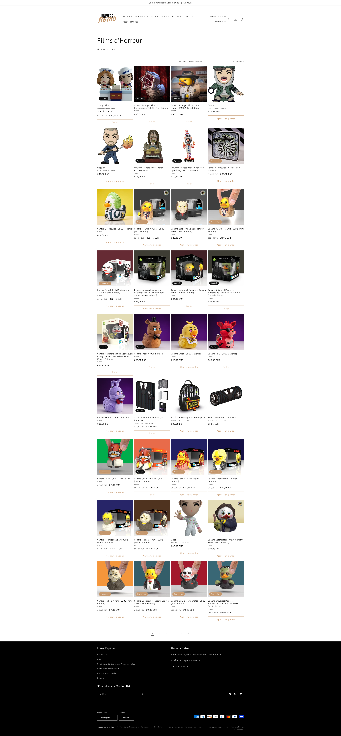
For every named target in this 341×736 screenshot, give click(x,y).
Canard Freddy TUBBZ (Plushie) (149, 353)
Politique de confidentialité (151, 727)
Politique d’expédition (193, 727)
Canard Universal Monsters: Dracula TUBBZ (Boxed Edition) (188, 291)
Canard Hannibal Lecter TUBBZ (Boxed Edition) (112, 541)
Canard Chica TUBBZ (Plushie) (186, 353)
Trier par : (182, 61)
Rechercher (102, 654)
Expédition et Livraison (107, 673)
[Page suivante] (188, 634)
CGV (99, 659)
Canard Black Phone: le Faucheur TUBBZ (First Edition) (187, 230)
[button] (127, 16)
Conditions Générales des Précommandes (116, 664)
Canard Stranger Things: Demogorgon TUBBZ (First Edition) (151, 106)
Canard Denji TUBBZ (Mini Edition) (114, 478)
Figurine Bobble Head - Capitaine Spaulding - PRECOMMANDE (187, 169)
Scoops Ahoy (103, 105)
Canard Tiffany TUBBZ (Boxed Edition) (222, 480)
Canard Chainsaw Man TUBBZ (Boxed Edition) (148, 480)
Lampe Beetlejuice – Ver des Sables (225, 167)
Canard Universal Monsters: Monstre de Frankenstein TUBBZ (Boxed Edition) (224, 293)
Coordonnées (239, 730)
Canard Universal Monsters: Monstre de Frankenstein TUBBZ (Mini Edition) (224, 603)
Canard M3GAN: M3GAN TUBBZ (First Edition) (149, 230)
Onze (173, 539)
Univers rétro (109, 727)
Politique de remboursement (128, 727)
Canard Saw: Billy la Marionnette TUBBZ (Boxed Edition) (113, 291)
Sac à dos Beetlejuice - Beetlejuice (188, 417)
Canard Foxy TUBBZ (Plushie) (222, 353)
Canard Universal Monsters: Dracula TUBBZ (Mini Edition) (152, 602)
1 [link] (152, 633)
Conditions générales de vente (216, 727)
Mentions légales (237, 727)
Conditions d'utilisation (108, 668)
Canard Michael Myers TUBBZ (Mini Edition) (114, 602)
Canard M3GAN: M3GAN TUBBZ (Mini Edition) (226, 230)
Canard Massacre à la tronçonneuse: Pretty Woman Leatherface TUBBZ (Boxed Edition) (115, 356)
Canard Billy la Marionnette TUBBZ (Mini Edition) (188, 602)
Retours (100, 678)
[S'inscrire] (142, 694)
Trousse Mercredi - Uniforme (222, 417)
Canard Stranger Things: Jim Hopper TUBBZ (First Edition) (185, 106)
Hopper (101, 167)
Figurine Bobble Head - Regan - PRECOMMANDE (149, 169)
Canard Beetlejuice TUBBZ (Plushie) (115, 228)
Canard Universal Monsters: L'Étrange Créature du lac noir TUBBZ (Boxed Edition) (149, 293)
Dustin (211, 105)
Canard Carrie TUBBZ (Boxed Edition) (185, 480)
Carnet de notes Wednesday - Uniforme (148, 418)
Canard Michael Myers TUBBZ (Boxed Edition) (148, 541)
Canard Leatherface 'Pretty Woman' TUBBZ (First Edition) (225, 541)
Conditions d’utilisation (174, 727)
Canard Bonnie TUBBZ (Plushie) (113, 417)
